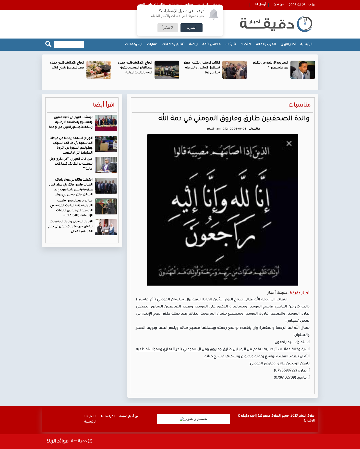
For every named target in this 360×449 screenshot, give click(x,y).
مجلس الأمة (212, 44)
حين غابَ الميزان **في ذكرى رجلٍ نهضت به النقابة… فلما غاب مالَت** (71, 164)
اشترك (191, 27)
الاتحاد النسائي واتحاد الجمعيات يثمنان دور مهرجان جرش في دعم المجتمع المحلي (70, 226)
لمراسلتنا (108, 416)
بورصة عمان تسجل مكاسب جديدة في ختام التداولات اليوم (180, 5)
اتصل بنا (90, 416)
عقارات (152, 44)
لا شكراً (167, 27)
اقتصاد (246, 44)
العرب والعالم (266, 44)
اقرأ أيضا (104, 106)
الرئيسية (306, 44)
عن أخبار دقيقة (129, 416)
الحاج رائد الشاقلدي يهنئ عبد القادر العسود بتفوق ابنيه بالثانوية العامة (135, 68)
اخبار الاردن (288, 44)
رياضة (193, 44)
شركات (231, 44)
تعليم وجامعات (173, 44)
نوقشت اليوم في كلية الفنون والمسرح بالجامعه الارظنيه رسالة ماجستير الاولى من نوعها (71, 122)
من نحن (279, 4)
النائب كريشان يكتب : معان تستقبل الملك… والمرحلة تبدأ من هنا (201, 68)
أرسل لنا (260, 4)
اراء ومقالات (133, 44)
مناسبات (299, 106)
